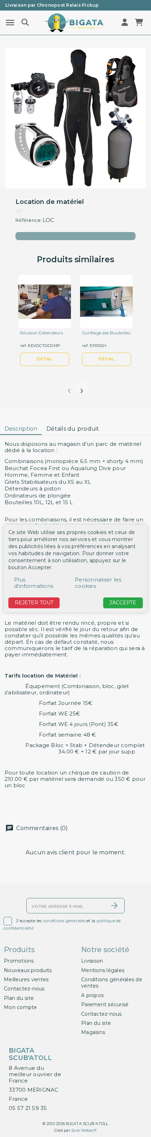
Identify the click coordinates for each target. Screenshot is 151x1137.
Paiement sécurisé (105, 1004)
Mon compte (20, 1007)
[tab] (21, 429)
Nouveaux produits (28, 970)
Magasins (93, 1032)
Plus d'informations (33, 582)
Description (21, 428)
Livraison (92, 961)
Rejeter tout (34, 602)
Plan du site (19, 998)
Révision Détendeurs (41, 332)
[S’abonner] (114, 905)
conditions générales (64, 920)
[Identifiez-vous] (125, 22)
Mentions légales (102, 970)
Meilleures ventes (26, 979)
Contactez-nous (24, 988)
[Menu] (10, 22)
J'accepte (122, 602)
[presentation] (69, 388)
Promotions (19, 961)
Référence (28, 220)
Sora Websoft (84, 1130)
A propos (92, 995)
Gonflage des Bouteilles (106, 332)
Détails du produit (72, 428)
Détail (44, 358)
